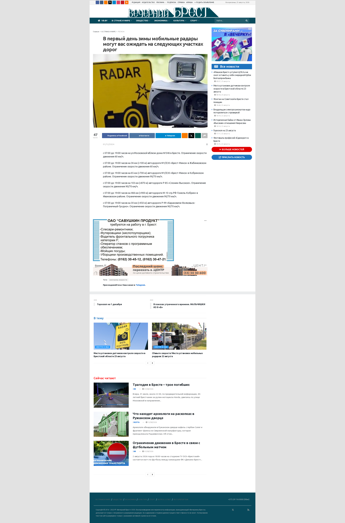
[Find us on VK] (101, 2)
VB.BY (104, 20)
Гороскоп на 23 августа (224, 130)
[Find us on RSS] (126, 2)
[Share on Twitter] (191, 135)
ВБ (135, 389)
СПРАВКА (181, 2)
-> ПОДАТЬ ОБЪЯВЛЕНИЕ (204, 2)
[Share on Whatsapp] (198, 135)
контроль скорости (118, 280)
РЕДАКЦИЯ (136, 2)
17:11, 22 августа (223, 133)
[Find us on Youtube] (122, 2)
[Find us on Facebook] (97, 2)
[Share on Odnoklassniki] (185, 135)
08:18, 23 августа (223, 95)
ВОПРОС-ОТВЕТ (164, 499)
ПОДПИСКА (171, 2)
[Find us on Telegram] (114, 2)
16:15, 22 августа (223, 144)
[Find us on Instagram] (118, 2)
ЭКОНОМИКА (161, 20)
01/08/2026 (148, 389)
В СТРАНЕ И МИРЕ (121, 20)
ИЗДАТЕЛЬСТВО (148, 2)
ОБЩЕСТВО (142, 20)
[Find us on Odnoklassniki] (106, 2)
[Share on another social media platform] (205, 135)
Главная (96, 31)
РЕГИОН (121, 31)
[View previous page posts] (148, 363)
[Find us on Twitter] (110, 2)
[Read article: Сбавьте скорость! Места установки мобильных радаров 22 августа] (179, 336)
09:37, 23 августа (223, 81)
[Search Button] (246, 20)
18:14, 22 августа (223, 126)
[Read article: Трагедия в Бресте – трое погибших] (111, 395)
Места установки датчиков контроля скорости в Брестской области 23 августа (231, 88)
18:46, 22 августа (223, 105)
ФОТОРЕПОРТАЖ (180, 499)
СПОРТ (193, 20)
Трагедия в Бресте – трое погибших (161, 384)
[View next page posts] (152, 363)
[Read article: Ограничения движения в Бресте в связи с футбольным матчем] (111, 453)
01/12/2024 (108, 144)
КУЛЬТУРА (178, 20)
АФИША (189, 2)
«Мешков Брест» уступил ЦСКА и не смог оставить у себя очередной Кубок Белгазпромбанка (232, 75)
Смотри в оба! (102, 347)
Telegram (140, 285)
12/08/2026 (152, 422)
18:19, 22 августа (223, 116)
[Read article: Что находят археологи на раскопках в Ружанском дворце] (111, 424)
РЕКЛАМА (160, 2)
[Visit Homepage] (172, 11)
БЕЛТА (136, 422)
